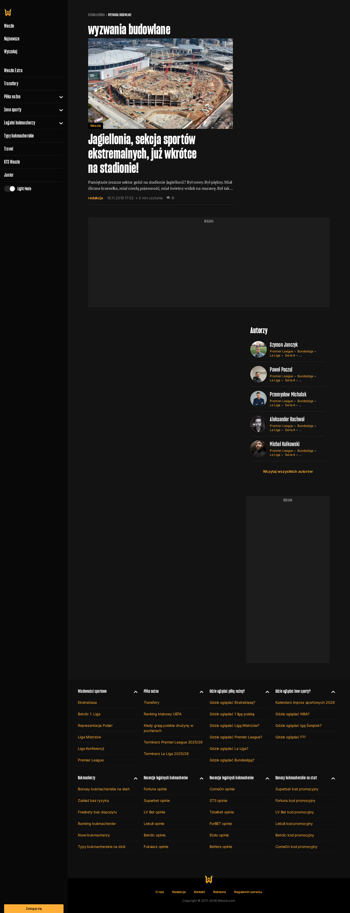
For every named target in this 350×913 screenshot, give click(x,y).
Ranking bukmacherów (97, 823)
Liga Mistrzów (89, 737)
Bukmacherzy (86, 778)
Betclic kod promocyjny (294, 835)
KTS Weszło (12, 162)
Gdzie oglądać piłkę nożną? (227, 691)
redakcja (95, 198)
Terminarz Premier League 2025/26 (173, 742)
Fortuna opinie (155, 789)
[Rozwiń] (59, 96)
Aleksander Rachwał (287, 419)
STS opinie (218, 800)
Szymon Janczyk (284, 345)
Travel (8, 148)
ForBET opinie (221, 823)
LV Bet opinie (154, 812)
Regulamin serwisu (248, 892)
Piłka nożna (12, 96)
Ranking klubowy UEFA (163, 714)
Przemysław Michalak (288, 394)
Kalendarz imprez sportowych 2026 (305, 702)
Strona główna (96, 15)
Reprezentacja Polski (95, 725)
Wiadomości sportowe (92, 691)
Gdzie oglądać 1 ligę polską (232, 714)
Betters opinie (221, 846)
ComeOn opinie (222, 789)
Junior (9, 175)
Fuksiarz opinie (156, 846)
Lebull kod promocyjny (294, 823)
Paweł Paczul (281, 369)
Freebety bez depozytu (97, 812)
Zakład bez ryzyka (93, 800)
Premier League (281, 351)
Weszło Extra (13, 70)
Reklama (219, 892)
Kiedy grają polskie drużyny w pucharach (168, 728)
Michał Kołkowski (285, 444)
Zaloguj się (34, 908)
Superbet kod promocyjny (296, 789)
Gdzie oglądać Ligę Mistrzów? (234, 725)
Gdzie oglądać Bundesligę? (232, 760)
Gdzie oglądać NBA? (292, 714)
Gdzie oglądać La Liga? (229, 748)
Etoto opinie (219, 835)
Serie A (290, 355)
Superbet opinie (157, 800)
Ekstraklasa (87, 702)
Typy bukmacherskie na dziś (101, 846)
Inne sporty (12, 109)
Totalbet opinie (222, 812)
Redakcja (179, 892)
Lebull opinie (154, 823)
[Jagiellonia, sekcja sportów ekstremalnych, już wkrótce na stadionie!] (160, 121)
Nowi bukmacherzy (94, 835)
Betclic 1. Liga (89, 714)
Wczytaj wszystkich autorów (288, 471)
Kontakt (199, 892)
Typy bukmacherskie (19, 135)
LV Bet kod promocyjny (294, 812)
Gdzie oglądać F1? (290, 737)
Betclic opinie (155, 835)
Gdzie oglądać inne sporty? (293, 691)
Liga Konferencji (91, 748)
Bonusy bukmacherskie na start (104, 789)
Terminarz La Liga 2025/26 (166, 753)
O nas (160, 892)
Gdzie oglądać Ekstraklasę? (232, 702)
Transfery (11, 83)
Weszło (95, 126)
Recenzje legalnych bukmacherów (166, 778)
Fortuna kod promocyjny (295, 800)
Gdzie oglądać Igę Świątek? (298, 725)
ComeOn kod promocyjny (296, 846)
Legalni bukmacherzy (19, 122)
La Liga (275, 355)
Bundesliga (305, 351)
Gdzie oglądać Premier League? (236, 737)
